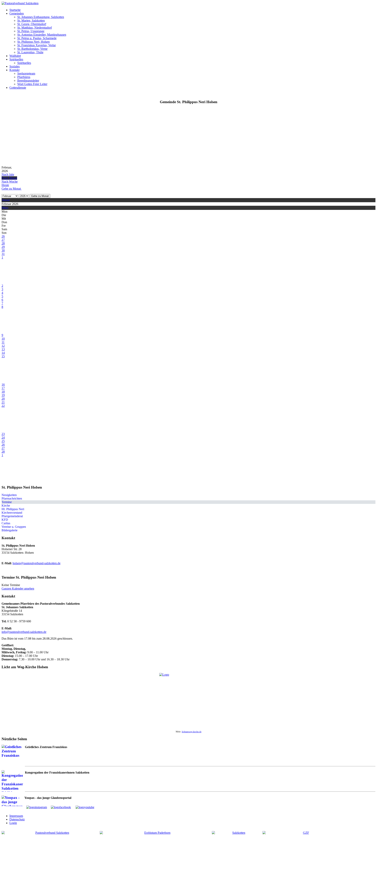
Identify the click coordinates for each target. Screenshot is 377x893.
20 (3, 398)
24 (3, 437)
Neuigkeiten (9, 495)
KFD (5, 519)
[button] (15, 10)
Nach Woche (10, 181)
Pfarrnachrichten (12, 498)
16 (3, 384)
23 (3, 434)
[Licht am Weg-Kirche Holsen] (188, 699)
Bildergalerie (9, 530)
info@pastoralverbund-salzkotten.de (24, 632)
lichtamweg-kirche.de (191, 732)
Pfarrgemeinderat (12, 516)
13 (3, 349)
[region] (188, 137)
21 (3, 402)
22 (3, 405)
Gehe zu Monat (40, 196)
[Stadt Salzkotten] (237, 860)
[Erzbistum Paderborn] (156, 857)
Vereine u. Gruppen (14, 526)
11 (3, 342)
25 (3, 441)
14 (3, 352)
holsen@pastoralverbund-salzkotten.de (36, 563)
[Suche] (3, 192)
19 (3, 395)
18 (3, 391)
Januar (6, 200)
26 (3, 236)
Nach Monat (9, 178)
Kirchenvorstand (12, 512)
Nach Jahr (8, 174)
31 (3, 254)
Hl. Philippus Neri (13, 509)
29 (3, 247)
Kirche (6, 505)
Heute (5, 185)
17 (3, 388)
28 (3, 243)
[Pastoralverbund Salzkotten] (20, 3)
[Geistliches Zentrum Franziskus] (304, 860)
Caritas (6, 523)
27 (3, 239)
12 (3, 345)
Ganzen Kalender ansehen (18, 588)
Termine (7, 502)
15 (3, 356)
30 (3, 250)
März (5, 207)
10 (3, 338)
